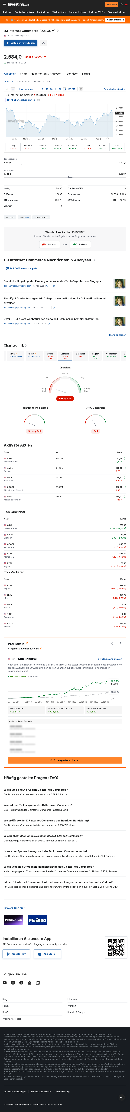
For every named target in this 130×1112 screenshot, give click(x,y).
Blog (5, 999)
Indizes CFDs (97, 12)
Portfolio (7, 1012)
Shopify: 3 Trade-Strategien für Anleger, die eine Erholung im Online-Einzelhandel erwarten (55, 300)
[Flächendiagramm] (13, 89)
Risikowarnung (63, 1091)
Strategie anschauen (110, 659)
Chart (23, 73)
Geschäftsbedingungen (15, 1091)
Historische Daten (42, 81)
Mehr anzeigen (117, 335)
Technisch (71, 73)
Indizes (7, 12)
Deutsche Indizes (24, 12)
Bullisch (83, 244)
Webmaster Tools (12, 1018)
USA (27, 217)
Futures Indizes (77, 12)
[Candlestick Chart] (7, 89)
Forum (86, 73)
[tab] (15, 356)
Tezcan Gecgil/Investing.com (17, 286)
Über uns (72, 999)
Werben (72, 1005)
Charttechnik (14, 345)
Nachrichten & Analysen (46, 73)
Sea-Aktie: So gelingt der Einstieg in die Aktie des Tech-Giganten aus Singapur (52, 281)
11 (47, 217)
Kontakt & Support (77, 1012)
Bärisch (52, 244)
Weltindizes (59, 12)
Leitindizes (43, 12)
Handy (6, 1005)
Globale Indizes (116, 12)
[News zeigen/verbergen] (81, 89)
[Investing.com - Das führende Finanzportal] (18, 4)
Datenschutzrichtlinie (41, 1091)
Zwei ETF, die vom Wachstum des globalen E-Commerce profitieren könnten (51, 319)
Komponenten (23, 81)
